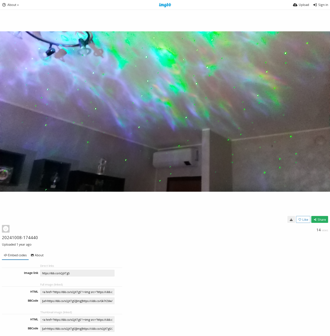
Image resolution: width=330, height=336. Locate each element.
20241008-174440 (20, 237)
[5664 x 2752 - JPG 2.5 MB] (291, 219)
